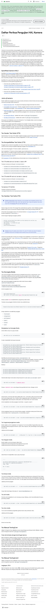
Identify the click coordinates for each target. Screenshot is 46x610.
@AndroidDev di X (19, 589)
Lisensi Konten (34, 578)
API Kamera (13, 203)
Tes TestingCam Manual (9, 115)
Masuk (43, 1)
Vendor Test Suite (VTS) (9, 104)
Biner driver (3, 597)
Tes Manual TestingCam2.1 (9, 117)
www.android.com (34, 591)
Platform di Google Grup (21, 595)
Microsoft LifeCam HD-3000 (7, 155)
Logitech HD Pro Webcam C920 (34, 154)
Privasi (23, 604)
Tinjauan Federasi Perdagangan (33, 108)
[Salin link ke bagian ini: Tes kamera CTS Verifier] (16, 187)
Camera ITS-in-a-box (32, 247)
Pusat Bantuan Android (35, 587)
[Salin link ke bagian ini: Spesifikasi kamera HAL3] (19, 71)
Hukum (16, 604)
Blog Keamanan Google (20, 593)
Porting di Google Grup (20, 599)
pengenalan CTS (20, 108)
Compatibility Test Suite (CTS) (10, 107)
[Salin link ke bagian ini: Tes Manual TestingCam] (19, 527)
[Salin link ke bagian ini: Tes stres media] (11, 508)
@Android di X (19, 587)
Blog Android (18, 591)
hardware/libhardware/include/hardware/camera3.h (16, 85)
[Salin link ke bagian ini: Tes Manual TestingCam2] (19, 558)
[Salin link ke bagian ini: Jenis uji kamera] (14, 98)
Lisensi (19, 604)
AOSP (2, 28)
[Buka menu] (2, 1)
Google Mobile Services (35, 593)
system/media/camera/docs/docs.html (30, 89)
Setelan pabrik (4, 595)
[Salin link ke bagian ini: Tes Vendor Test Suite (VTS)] (21, 133)
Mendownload (4, 591)
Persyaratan (3, 589)
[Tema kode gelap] (42, 219)
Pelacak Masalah (34, 597)
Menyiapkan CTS (31, 146)
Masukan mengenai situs (30, 604)
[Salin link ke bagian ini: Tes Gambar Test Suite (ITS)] (21, 196)
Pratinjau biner (4, 593)
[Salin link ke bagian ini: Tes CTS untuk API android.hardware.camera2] (28, 176)
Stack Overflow (34, 595)
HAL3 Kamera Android (11, 73)
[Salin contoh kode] (44, 219)
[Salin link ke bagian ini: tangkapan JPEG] (12, 565)
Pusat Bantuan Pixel (34, 589)
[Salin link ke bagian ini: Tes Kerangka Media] (16, 272)
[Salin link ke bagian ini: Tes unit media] (10, 494)
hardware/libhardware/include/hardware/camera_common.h (18, 87)
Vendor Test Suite (33, 137)
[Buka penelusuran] (28, 1)
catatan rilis (35, 243)
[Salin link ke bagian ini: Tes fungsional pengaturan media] (21, 422)
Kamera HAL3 (11, 200)
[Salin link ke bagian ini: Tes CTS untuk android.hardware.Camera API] (28, 161)
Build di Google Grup (20, 597)
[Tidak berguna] (44, 28)
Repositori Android (4, 587)
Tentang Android (4, 604)
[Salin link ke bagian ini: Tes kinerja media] (12, 474)
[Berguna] (42, 28)
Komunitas (11, 604)
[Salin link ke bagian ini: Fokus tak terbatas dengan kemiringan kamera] (28, 535)
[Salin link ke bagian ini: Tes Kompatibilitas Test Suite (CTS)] (26, 142)
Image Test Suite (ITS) (8, 110)
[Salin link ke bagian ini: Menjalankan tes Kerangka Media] (20, 328)
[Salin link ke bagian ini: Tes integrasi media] (13, 440)
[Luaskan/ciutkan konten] (10, 39)
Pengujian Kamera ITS (24, 267)
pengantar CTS (7, 158)
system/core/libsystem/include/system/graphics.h (16, 93)
